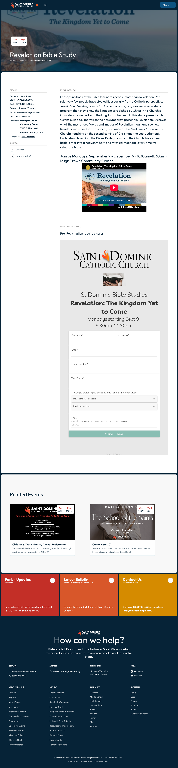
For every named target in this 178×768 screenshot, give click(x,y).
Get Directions (28, 136)
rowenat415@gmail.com (28, 112)
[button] (13, 692)
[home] (22, 5)
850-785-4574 (23, 116)
